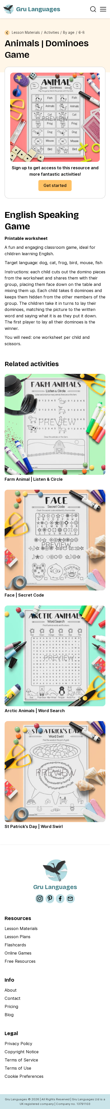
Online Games (18, 953)
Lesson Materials (26, 33)
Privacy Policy (18, 1043)
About (11, 990)
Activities (51, 33)
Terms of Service (21, 1059)
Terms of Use (18, 1068)
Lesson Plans (17, 936)
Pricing (11, 1006)
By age (68, 33)
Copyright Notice (22, 1051)
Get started (55, 185)
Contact (12, 998)
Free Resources (20, 961)
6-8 (82, 33)
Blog (9, 1014)
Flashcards (15, 944)
